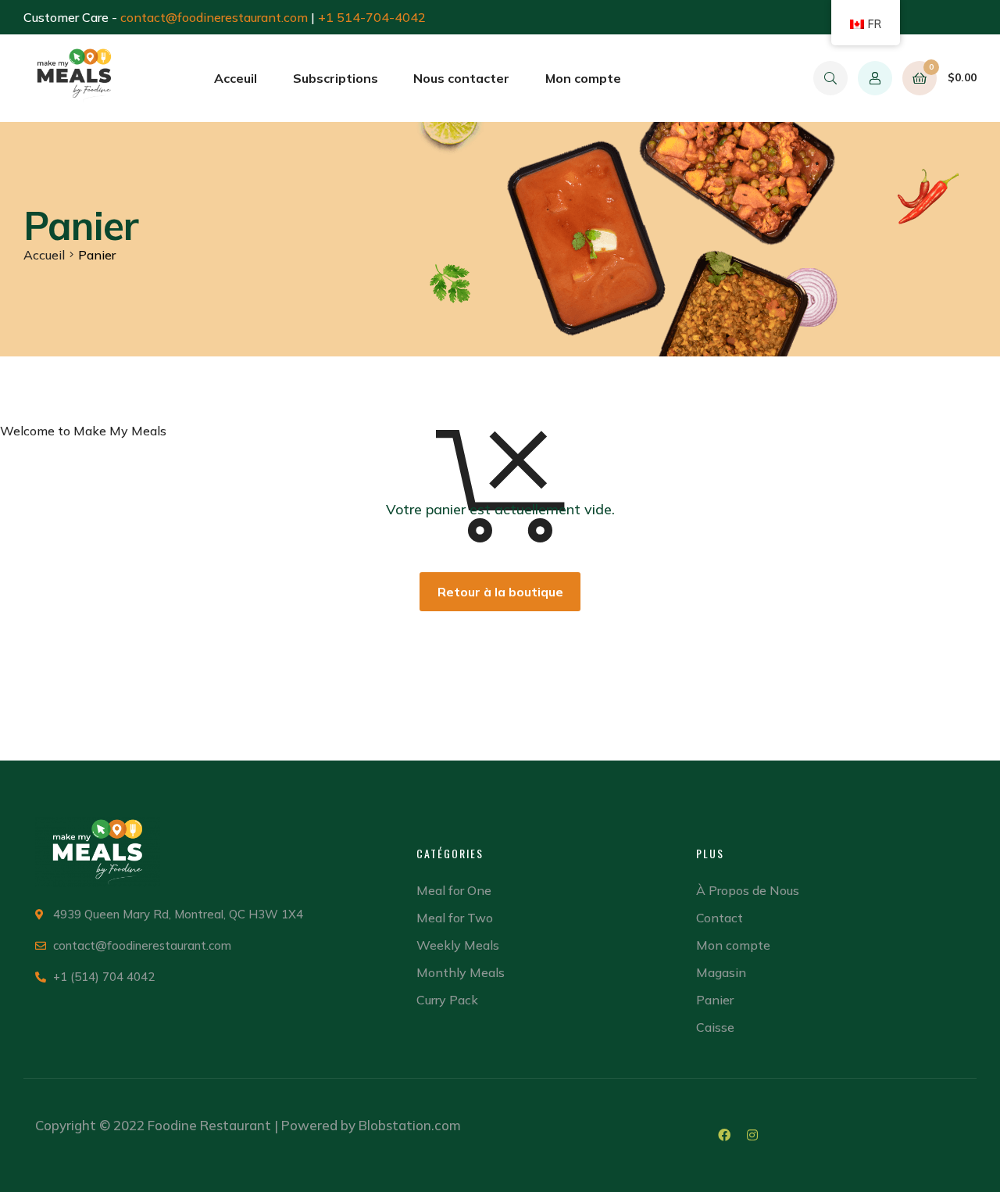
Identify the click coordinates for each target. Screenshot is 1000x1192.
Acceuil (235, 78)
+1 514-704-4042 (372, 17)
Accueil (44, 255)
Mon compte (583, 78)
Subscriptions (335, 78)
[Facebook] (724, 1135)
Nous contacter (461, 78)
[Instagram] (752, 1135)
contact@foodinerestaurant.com (214, 17)
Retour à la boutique (500, 592)
